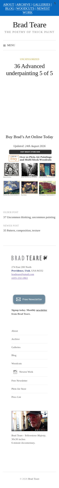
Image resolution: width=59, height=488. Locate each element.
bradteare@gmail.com (22, 274)
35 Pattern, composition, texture (21, 230)
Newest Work (26, 372)
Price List (16, 397)
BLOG (9, 8)
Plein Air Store (18, 389)
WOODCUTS (25, 8)
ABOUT (8, 4)
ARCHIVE (23, 4)
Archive (15, 339)
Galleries (15, 347)
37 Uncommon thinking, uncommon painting (29, 217)
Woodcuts (16, 363)
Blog (13, 355)
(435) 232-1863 (19, 278)
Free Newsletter (19, 380)
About (14, 331)
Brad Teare (29, 24)
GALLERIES (41, 4)
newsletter (41, 310)
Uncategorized (29, 59)
